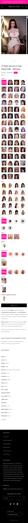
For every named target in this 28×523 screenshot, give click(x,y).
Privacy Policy (6, 454)
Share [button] (4, 419)
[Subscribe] (23, 498)
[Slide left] (10, 61)
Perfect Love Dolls (15, 520)
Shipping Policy (7, 443)
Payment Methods (7, 440)
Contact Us (6, 436)
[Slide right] (17, 61)
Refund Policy (6, 447)
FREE (2, 74)
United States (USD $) (13, 514)
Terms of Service (7, 451)
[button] (2, 6)
